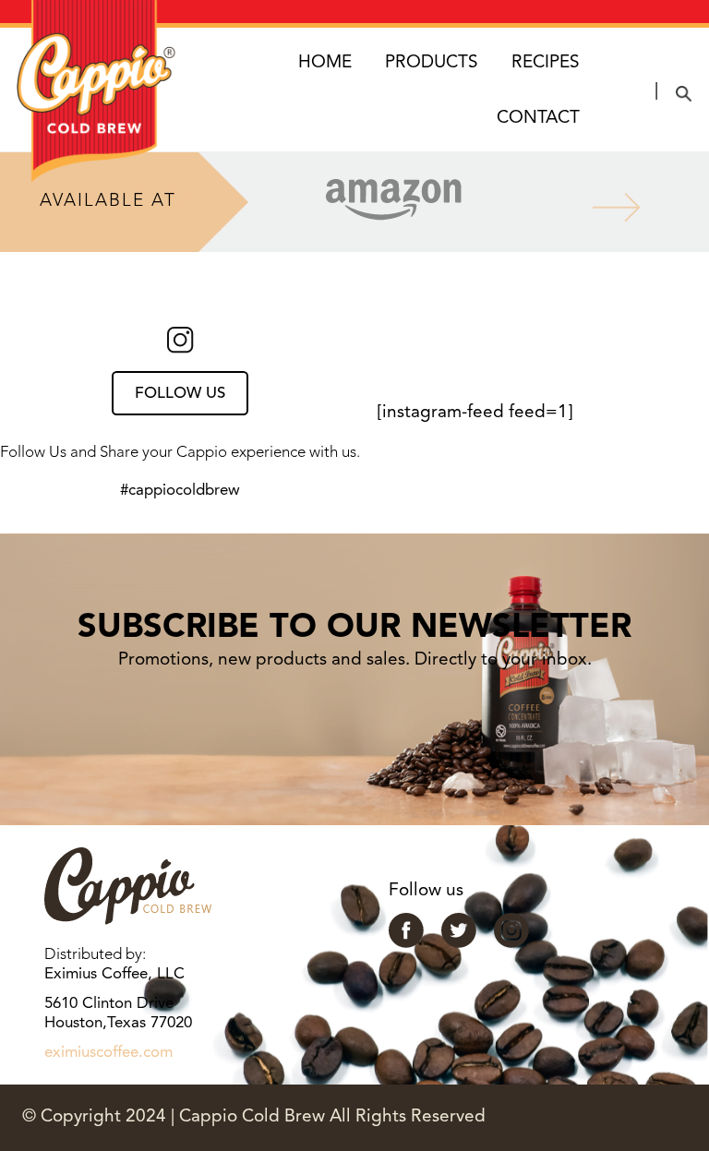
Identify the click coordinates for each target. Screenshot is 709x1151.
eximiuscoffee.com (108, 1053)
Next (602, 202)
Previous (184, 202)
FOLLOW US (180, 394)
